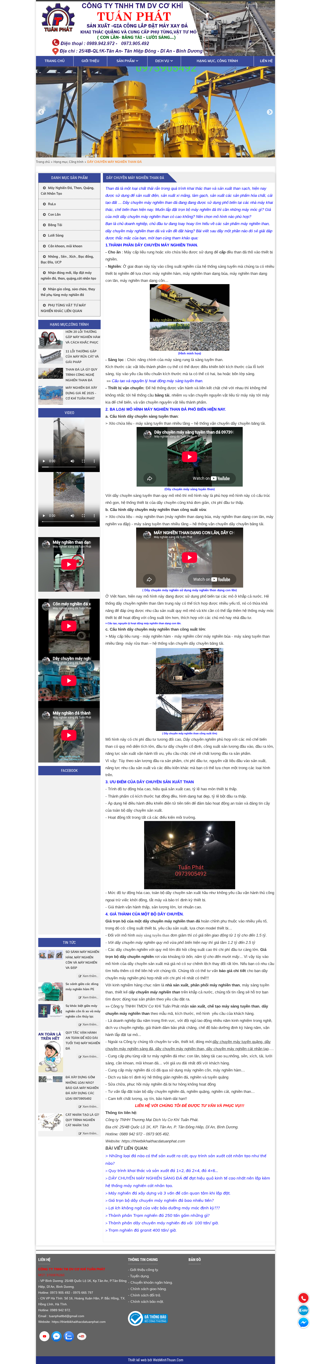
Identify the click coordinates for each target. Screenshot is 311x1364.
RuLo (52, 204)
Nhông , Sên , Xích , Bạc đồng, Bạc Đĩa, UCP (67, 259)
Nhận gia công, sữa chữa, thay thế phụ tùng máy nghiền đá (68, 292)
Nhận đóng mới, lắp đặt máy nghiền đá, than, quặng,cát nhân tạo (68, 275)
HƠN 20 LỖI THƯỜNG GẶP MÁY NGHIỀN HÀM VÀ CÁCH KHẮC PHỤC (83, 337)
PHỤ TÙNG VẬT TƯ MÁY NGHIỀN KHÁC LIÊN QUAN (63, 308)
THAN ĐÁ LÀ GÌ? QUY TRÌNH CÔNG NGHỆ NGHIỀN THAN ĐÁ (81, 375)
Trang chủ (55, 61)
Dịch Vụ (162, 61)
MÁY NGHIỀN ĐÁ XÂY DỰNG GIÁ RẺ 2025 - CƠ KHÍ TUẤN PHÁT (81, 393)
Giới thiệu (90, 61)
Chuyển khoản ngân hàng (151, 1282)
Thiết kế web (138, 1360)
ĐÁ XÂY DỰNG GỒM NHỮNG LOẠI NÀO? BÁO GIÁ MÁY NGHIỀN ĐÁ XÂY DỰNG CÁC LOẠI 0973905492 (82, 1087)
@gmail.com (75, 1316)
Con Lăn (54, 214)
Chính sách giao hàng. (148, 1288)
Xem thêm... (90, 976)
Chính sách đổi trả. (145, 1295)
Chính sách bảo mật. (147, 1301)
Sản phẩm (126, 61)
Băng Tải (55, 225)
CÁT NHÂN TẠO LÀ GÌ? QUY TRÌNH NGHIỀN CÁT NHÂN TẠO (82, 1120)
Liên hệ (266, 61)
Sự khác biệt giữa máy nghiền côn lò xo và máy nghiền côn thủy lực (83, 1011)
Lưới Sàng (56, 235)
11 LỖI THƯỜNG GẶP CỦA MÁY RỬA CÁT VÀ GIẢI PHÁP (82, 356)
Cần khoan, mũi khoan (65, 246)
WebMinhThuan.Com (168, 1360)
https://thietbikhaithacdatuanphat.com (153, 1141)
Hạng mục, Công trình (217, 61)
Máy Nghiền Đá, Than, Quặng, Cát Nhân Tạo (67, 191)
